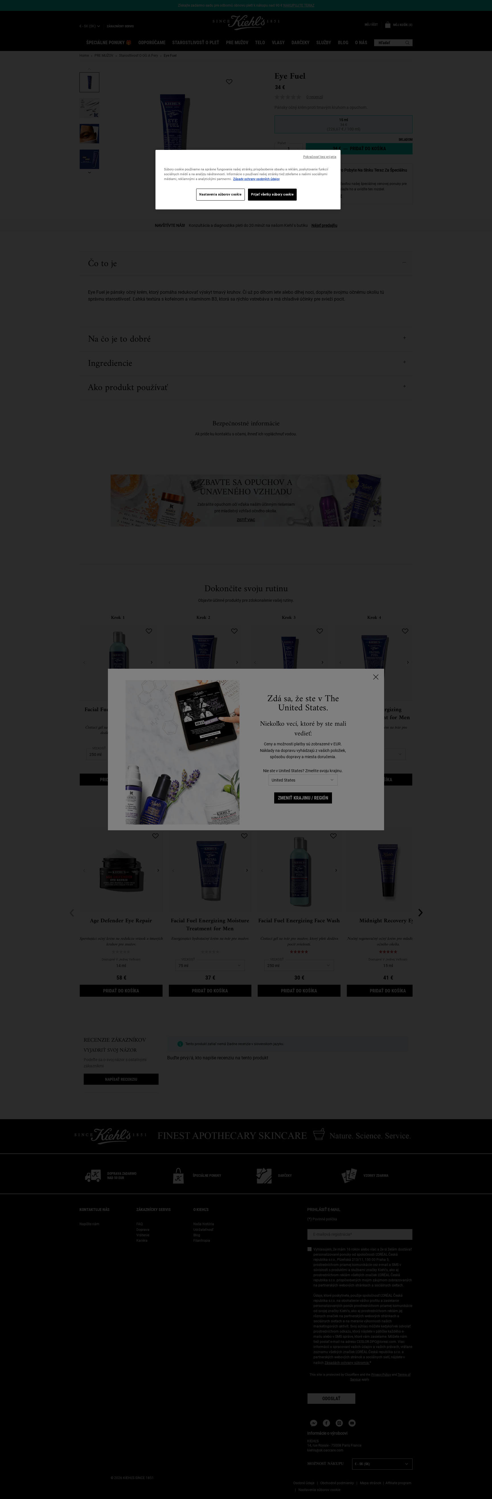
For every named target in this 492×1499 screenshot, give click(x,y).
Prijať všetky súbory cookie (272, 194)
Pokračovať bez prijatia (319, 157)
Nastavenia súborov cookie (220, 194)
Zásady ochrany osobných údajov (256, 179)
